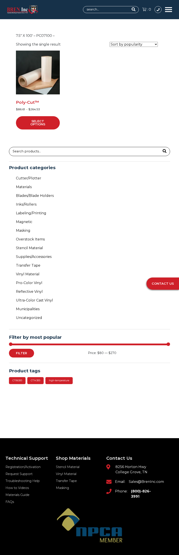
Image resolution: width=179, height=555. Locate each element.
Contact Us (163, 284)
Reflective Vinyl (29, 291)
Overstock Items (30, 239)
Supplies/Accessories (34, 257)
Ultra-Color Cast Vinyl (34, 300)
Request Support (19, 474)
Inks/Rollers (26, 204)
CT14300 (35, 380)
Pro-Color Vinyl (29, 283)
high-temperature (59, 380)
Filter (21, 353)
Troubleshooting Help (22, 481)
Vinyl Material (28, 274)
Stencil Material (29, 248)
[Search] (164, 151)
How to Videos (17, 488)
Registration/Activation (23, 467)
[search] (134, 9)
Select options (37, 122)
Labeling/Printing (31, 213)
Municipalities (28, 309)
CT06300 (17, 380)
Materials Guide (17, 495)
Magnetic (24, 222)
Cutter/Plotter (28, 178)
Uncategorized (29, 318)
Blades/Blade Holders (35, 196)
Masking (23, 230)
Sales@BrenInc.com (146, 482)
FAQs (9, 502)
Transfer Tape (28, 265)
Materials (24, 187)
